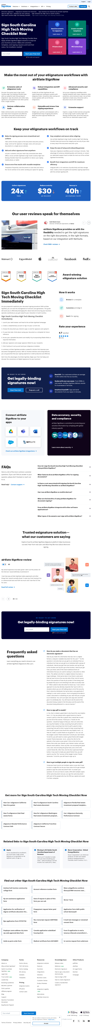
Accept (46, 1023)
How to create (62, 980)
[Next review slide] (89, 223)
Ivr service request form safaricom (76, 941)
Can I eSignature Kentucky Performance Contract (73, 814)
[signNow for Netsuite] (29, 442)
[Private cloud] (57, 46)
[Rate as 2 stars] (61, 336)
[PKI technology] (77, 46)
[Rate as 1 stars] (59, 336)
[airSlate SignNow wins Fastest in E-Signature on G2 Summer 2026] (52, 276)
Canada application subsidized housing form (45, 931)
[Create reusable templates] (77, 28)
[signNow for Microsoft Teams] (23, 431)
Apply (9, 850)
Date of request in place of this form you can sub (45, 900)
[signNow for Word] (35, 431)
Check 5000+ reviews (50, 244)
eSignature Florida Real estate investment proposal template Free (75, 804)
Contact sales (73, 6)
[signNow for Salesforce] (11, 442)
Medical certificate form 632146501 (46, 941)
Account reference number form (45, 889)
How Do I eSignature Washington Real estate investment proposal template (45, 814)
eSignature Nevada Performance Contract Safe (15, 825)
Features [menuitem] (15, 6)
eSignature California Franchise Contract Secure (45, 825)
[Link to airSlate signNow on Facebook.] (73, 1021)
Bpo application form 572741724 (14, 921)
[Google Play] (72, 1012)
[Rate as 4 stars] (65, 336)
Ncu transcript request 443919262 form (46, 921)
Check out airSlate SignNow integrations (20, 451)
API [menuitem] (42, 6)
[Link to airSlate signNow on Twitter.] (78, 1021)
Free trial (83, 6)
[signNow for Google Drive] (11, 431)
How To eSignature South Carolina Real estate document (46, 804)
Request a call (34, 390)
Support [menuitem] (83, 1)
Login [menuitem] (89, 1)
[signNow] (6, 6)
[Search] (89, 6)
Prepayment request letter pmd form (45, 910)
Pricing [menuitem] (48, 6)
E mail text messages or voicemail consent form (76, 921)
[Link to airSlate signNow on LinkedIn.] (84, 1021)
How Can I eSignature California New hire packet (14, 804)
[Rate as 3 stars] (63, 336)
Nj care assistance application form (14, 900)
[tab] (64, 467)
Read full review (7, 587)
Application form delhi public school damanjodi (74, 910)
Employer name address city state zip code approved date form (15, 931)
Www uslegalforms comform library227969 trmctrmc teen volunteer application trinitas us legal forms (75, 889)
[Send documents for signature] (57, 28)
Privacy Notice (17, 1022)
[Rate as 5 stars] (67, 336)
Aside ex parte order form (12, 941)
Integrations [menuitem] (34, 6)
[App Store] (85, 1012)
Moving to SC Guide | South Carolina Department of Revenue (47, 852)
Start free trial (15, 390)
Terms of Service (6, 1022)
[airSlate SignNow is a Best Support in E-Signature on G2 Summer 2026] (36, 276)
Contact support (16, 485)
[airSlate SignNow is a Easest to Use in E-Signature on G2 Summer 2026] (21, 276)
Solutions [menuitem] (24, 6)
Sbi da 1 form (68, 900)
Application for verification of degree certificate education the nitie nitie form (14, 910)
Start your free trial (32, 54)
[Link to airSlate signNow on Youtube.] (89, 1021)
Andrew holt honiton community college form (15, 889)
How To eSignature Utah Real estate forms (13, 814)
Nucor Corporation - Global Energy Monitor (78, 851)
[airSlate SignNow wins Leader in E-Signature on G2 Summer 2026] (5, 276)
